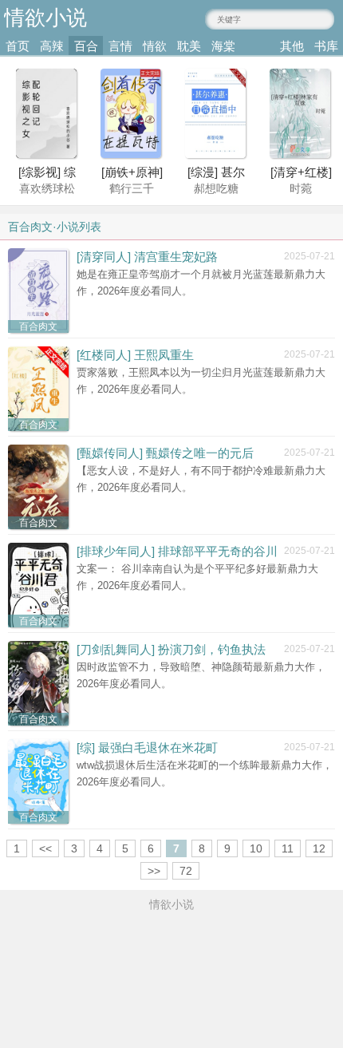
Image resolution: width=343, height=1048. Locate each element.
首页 (18, 46)
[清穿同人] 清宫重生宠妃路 (147, 256)
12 (319, 848)
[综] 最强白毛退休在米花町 (147, 747)
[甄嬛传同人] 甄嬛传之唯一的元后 (165, 453)
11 (288, 848)
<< (45, 848)
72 (185, 870)
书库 (326, 46)
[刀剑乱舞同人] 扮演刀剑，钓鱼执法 (171, 649)
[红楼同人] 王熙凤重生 (135, 355)
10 (256, 848)
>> (154, 870)
